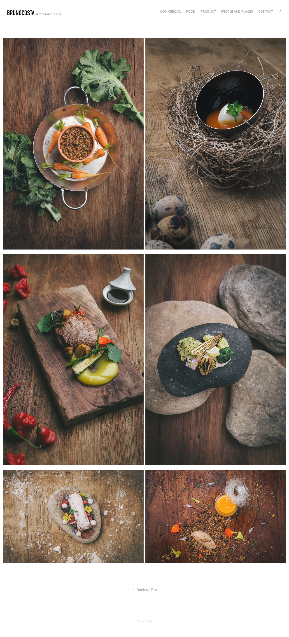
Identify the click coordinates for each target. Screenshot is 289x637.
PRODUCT (208, 11)
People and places (237, 11)
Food (190, 11)
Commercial (170, 11)
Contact (265, 11)
